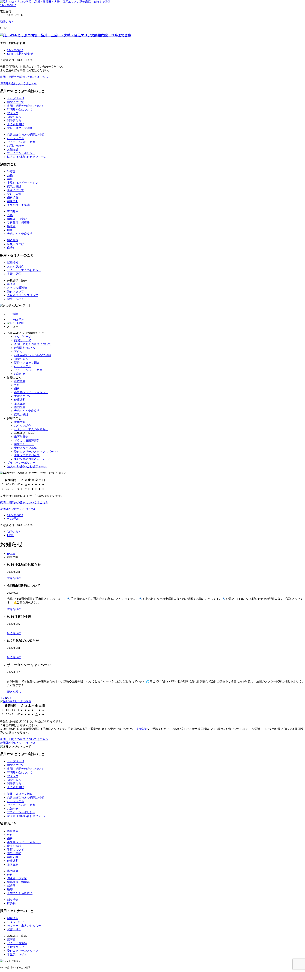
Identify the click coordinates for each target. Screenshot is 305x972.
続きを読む (14, 577)
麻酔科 (11, 247)
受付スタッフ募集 (25, 447)
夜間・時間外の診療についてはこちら (24, 76)
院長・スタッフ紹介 (19, 128)
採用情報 (12, 262)
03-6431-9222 (8, 5)
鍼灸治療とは (15, 244)
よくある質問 (15, 124)
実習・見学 (14, 273)
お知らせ (12, 149)
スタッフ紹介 (15, 266)
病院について (15, 102)
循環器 (11, 226)
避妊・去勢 (14, 193)
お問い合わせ (15, 145)
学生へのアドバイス (27, 455)
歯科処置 (12, 197)
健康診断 (12, 201)
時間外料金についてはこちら (18, 83)
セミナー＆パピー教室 (21, 141)
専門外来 (12, 211)
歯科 (10, 179)
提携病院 (141, 728)
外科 (10, 175)
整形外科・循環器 (18, 222)
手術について (15, 190)
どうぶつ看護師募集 (27, 440)
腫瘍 (10, 230)
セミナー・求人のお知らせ (24, 270)
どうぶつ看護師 (17, 287)
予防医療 (19, 403)
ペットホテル (15, 138)
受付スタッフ (15, 291)
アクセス (12, 113)
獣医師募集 (21, 436)
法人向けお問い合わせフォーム (27, 156)
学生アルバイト (17, 298)
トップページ (15, 98)
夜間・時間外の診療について (25, 105)
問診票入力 (14, 120)
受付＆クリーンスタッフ (22, 295)
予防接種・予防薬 (18, 205)
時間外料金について (19, 109)
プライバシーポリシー (21, 153)
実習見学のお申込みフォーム (32, 458)
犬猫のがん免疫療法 (19, 233)
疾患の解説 (14, 186)
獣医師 (11, 284)
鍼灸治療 (12, 240)
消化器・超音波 (17, 218)
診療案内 (12, 171)
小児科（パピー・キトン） (24, 182)
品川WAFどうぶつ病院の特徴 (25, 134)
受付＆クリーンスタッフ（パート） (36, 451)
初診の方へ (14, 116)
